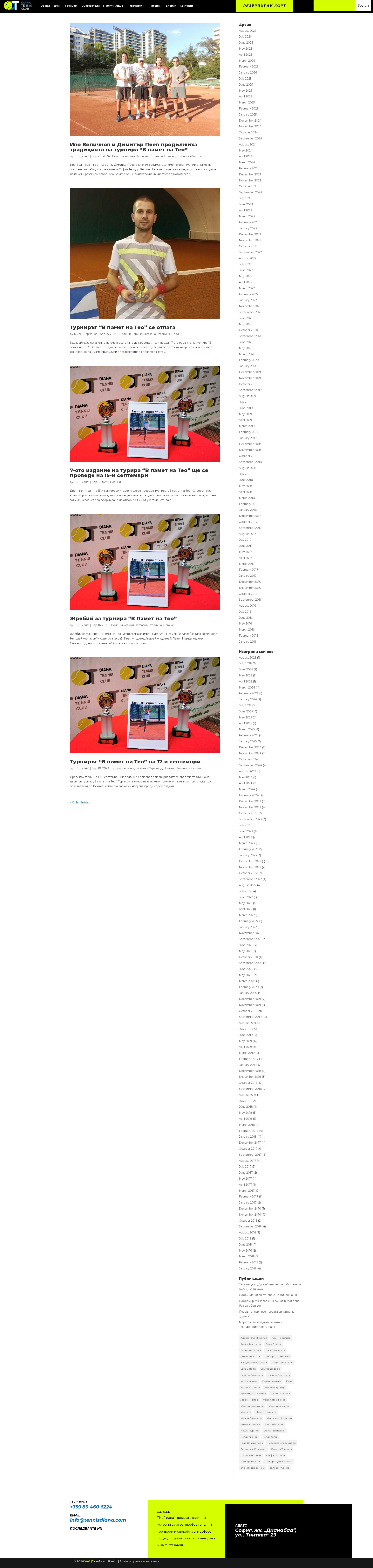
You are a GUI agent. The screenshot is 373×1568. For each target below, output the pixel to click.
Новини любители (189, 156)
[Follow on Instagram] (79, 1534)
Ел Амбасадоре (270, 1368)
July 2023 (245, 198)
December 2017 (250, 516)
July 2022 (245, 264)
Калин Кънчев (249, 1381)
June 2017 (246, 545)
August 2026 (247, 30)
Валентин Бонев (251, 1350)
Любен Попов (249, 1399)
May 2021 (245, 324)
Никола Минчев (250, 1424)
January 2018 (248, 510)
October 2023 (248, 186)
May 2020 (246, 348)
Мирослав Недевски (279, 1418)
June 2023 (246, 204)
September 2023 (250, 192)
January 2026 (248, 72)
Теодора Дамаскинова (278, 1461)
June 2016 (246, 617)
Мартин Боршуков (252, 1405)
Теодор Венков (250, 1461)
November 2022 (250, 240)
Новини (169, 156)
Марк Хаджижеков (274, 1399)
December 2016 (250, 581)
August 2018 (247, 468)
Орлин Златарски (274, 1430)
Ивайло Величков (279, 1375)
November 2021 (250, 306)
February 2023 (248, 222)
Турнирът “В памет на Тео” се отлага (122, 327)
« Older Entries (80, 802)
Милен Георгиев (266, 1411)
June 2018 (246, 480)
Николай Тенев (274, 1424)
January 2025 (248, 114)
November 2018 (250, 450)
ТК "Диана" (81, 156)
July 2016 (245, 611)
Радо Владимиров (252, 1442)
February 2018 (248, 504)
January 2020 (248, 366)
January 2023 (248, 228)
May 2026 (245, 48)
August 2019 (247, 396)
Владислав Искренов (254, 1362)
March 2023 (247, 216)
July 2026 (245, 36)
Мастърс (246, 1411)
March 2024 (247, 162)
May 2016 (245, 623)
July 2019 (245, 402)
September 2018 (250, 462)
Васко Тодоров (275, 1350)
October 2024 (248, 132)
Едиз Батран (248, 1368)
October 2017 (248, 522)
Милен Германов (86, 334)
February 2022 (248, 294)
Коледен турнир (275, 1387)
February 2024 (249, 168)
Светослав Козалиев (253, 1449)
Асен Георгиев (281, 1337)
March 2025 (247, 102)
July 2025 (245, 78)
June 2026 (246, 42)
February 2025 (248, 108)
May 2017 (245, 552)
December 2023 (250, 174)
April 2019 (245, 420)
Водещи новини (123, 156)
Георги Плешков (282, 1362)
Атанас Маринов (251, 1344)
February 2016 (248, 635)
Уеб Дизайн (93, 1561)
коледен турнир (279, 1467)
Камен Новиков (271, 1381)
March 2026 (247, 60)
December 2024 (250, 120)
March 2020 (247, 354)
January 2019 (248, 438)
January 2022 (248, 300)
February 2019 (248, 432)
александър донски (253, 1467)
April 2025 (245, 96)
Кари (289, 1381)
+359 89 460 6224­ (91, 1507)
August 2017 (247, 534)
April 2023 (245, 210)
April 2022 (245, 282)
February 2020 (249, 360)
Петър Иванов (249, 1436)
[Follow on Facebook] (71, 1534)
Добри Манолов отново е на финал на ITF (268, 1295)
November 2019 (250, 378)
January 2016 (247, 641)
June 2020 (246, 342)
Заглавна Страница (149, 156)
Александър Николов (254, 1337)
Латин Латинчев (280, 1393)
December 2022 (250, 234)
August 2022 (247, 258)
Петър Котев (270, 1436)
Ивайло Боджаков (252, 1375)
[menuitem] (58, 6)
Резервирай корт (264, 6)
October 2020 (248, 330)
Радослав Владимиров (282, 1442)
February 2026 (248, 66)
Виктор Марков (250, 1356)
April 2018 (245, 492)
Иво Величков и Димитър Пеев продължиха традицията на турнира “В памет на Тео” (133, 147)
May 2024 (245, 150)
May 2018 (245, 486)
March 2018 (247, 498)
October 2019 (248, 384)
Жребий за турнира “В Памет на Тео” (123, 618)
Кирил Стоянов (250, 1387)
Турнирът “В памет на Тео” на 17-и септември (135, 762)
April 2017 (245, 558)
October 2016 (248, 594)
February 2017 (248, 569)
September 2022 (250, 252)
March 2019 (247, 426)
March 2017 (247, 564)
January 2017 (248, 575)
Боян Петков (273, 1344)
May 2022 (245, 276)
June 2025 (246, 84)
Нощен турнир (250, 1430)
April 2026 (245, 54)
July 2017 (245, 539)
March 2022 (247, 288)
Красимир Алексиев (253, 1393)
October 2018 (248, 456)
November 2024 (250, 126)
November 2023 (250, 180)
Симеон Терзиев (281, 1449)
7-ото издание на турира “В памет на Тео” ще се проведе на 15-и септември (139, 472)
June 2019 (246, 408)
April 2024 (245, 156)
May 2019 (245, 414)
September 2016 (250, 599)
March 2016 (246, 629)
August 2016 (247, 605)
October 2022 (248, 246)
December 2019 (250, 372)
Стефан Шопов (275, 1455)
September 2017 (250, 528)
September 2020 (250, 336)
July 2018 (245, 474)
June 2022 (246, 270)
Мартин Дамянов (278, 1405)
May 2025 (245, 90)
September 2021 (250, 312)
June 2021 (246, 318)
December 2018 (250, 444)
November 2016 (250, 588)
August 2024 (247, 144)
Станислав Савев (251, 1455)
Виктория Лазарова (277, 1356)
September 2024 (250, 138)
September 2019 (250, 390)
